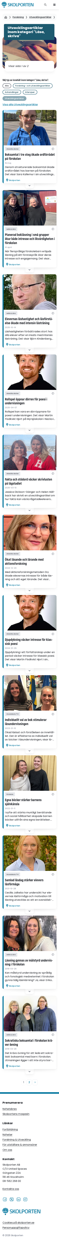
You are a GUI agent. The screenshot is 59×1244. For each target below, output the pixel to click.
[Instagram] (25, 1199)
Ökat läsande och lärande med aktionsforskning (24, 562)
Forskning (18, 17)
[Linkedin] (18, 1199)
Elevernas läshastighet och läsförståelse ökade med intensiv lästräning (29, 321)
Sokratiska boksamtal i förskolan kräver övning (29, 1043)
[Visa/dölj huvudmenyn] (54, 4)
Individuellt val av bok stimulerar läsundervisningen (26, 722)
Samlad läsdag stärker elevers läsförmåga (24, 882)
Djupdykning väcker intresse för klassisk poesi (29, 642)
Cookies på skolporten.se (18, 1222)
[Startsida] (5, 17)
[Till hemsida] (21, 1212)
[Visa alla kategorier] (53, 149)
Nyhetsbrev (10, 1109)
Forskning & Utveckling (17, 1139)
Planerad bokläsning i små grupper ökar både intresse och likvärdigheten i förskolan (30, 239)
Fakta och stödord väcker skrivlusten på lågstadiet (28, 482)
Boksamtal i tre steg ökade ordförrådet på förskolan (30, 157)
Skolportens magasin (16, 1114)
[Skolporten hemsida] (17, 4)
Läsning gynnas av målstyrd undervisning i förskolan (29, 963)
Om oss (7, 1150)
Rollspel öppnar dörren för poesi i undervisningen (26, 401)
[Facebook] (5, 1199)
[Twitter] (11, 1199)
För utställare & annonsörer (20, 1144)
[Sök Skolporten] (45, 4)
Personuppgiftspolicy (16, 1227)
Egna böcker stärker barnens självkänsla (23, 802)
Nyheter (7, 1134)
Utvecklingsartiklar (40, 17)
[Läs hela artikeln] (29, 127)
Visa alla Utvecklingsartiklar (20, 104)
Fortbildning (10, 1129)
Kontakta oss (11, 1189)
